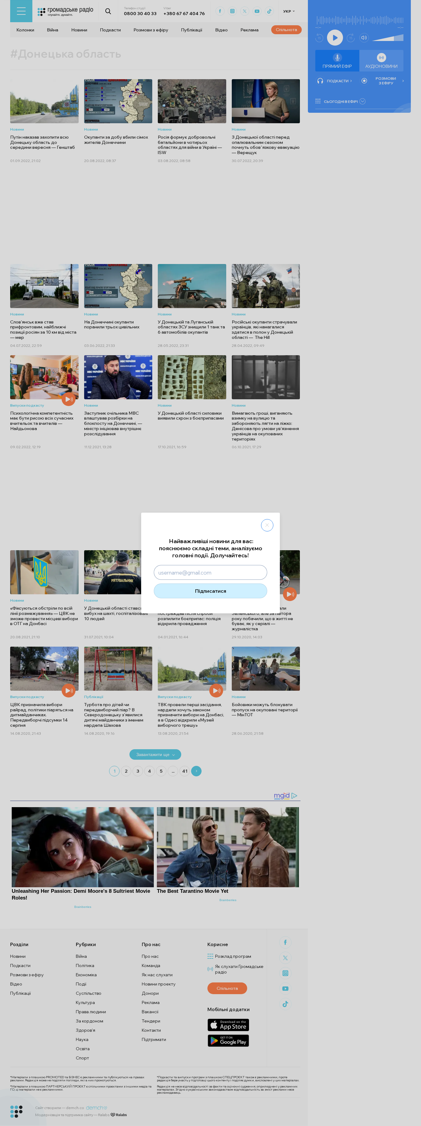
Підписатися (210, 591)
